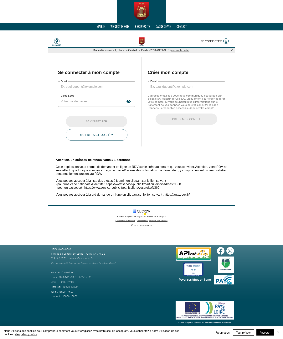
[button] (100, 26)
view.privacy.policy (26, 334)
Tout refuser (243, 332)
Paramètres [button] (222, 332)
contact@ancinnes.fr (81, 258)
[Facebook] (220, 251)
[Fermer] (278, 332)
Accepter (265, 332)
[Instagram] (230, 251)
